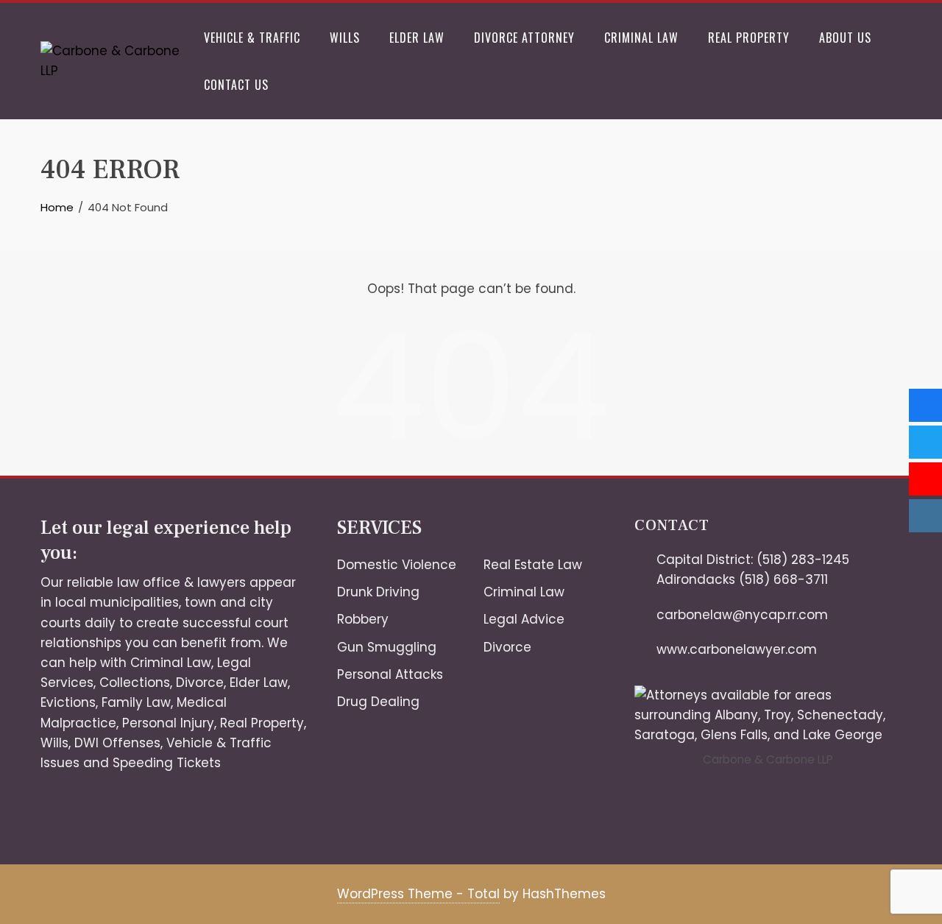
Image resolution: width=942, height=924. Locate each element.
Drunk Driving (378, 592)
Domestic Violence (396, 565)
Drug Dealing (378, 701)
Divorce (200, 682)
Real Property (749, 37)
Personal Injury (168, 723)
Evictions (68, 702)
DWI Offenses (117, 743)
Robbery (363, 619)
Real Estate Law (533, 565)
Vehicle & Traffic (252, 37)
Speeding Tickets (167, 763)
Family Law (136, 702)
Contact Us (236, 85)
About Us (845, 37)
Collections (134, 682)
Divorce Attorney (524, 37)
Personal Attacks (390, 674)
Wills (345, 37)
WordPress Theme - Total (418, 894)
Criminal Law (641, 37)
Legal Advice (524, 619)
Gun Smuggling (386, 647)
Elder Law (417, 37)
